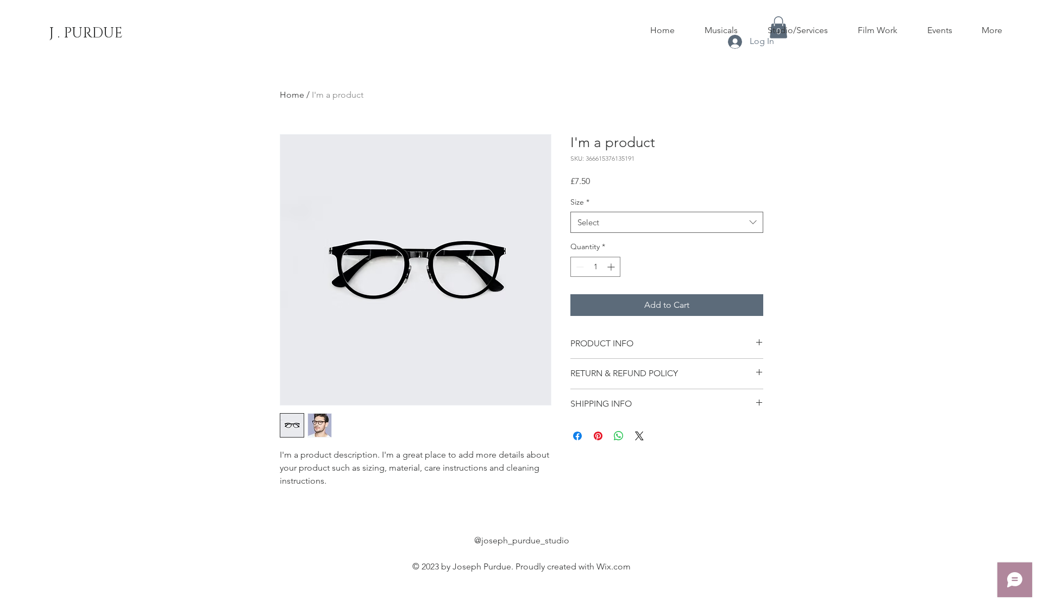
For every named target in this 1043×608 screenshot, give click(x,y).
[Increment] (612, 266)
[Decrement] (579, 266)
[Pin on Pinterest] (598, 435)
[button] (720, 30)
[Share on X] (639, 435)
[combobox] (666, 222)
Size (579, 202)
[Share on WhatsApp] (618, 435)
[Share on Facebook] (577, 435)
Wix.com (613, 566)
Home (292, 95)
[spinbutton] (595, 266)
